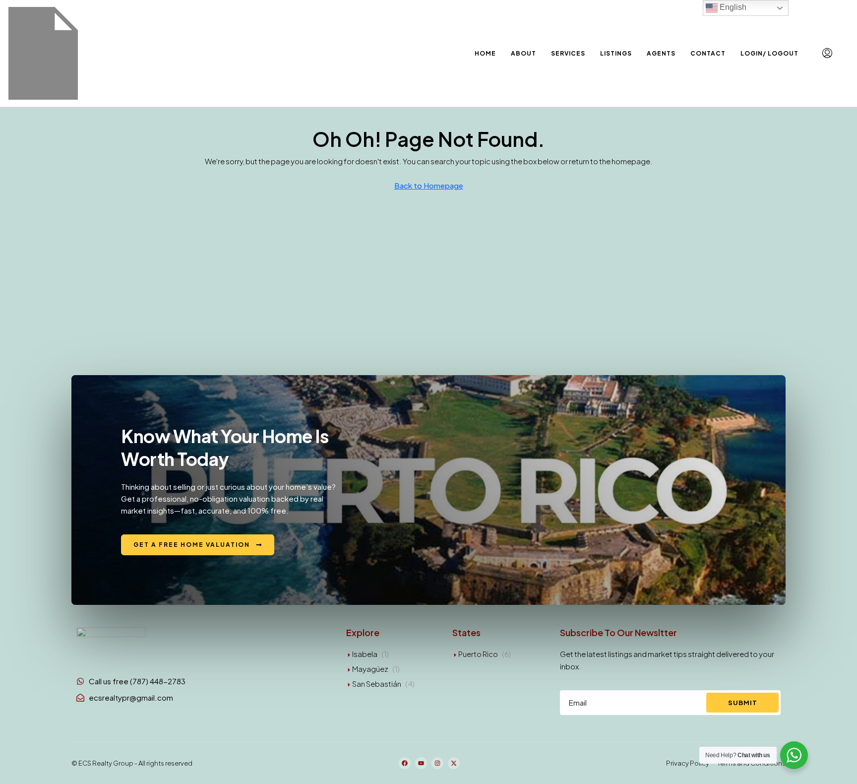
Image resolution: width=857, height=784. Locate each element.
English (732, 7)
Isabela (364, 653)
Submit (742, 703)
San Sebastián (376, 683)
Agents (661, 53)
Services (568, 53)
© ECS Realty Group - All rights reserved (131, 763)
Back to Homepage (428, 185)
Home (485, 53)
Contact (708, 53)
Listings (616, 53)
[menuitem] (827, 53)
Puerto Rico (478, 653)
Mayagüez (370, 668)
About (523, 53)
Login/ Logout (769, 53)
